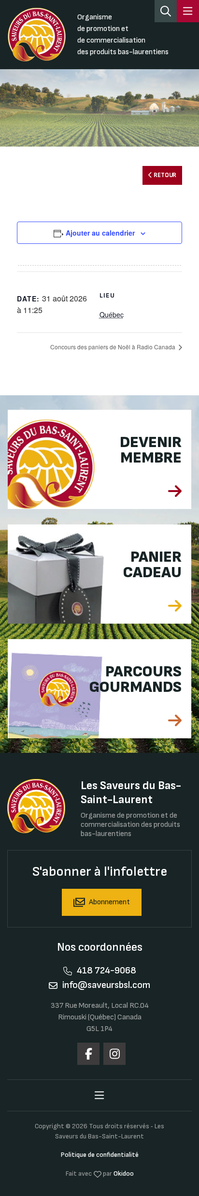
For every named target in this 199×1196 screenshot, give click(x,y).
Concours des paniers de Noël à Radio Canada (113, 347)
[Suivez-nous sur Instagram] (114, 1054)
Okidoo (124, 1173)
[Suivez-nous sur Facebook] (88, 1054)
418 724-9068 (106, 970)
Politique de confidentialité (100, 1155)
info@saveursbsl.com (106, 985)
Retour (165, 175)
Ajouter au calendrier (100, 233)
